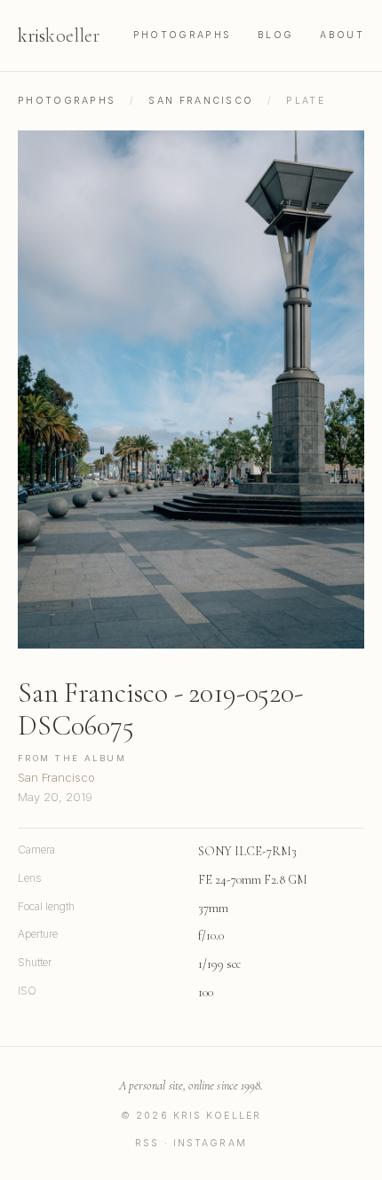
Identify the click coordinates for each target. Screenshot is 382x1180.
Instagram (210, 1143)
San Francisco (200, 100)
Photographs (182, 35)
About (342, 35)
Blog (275, 35)
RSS (147, 1143)
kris (58, 35)
